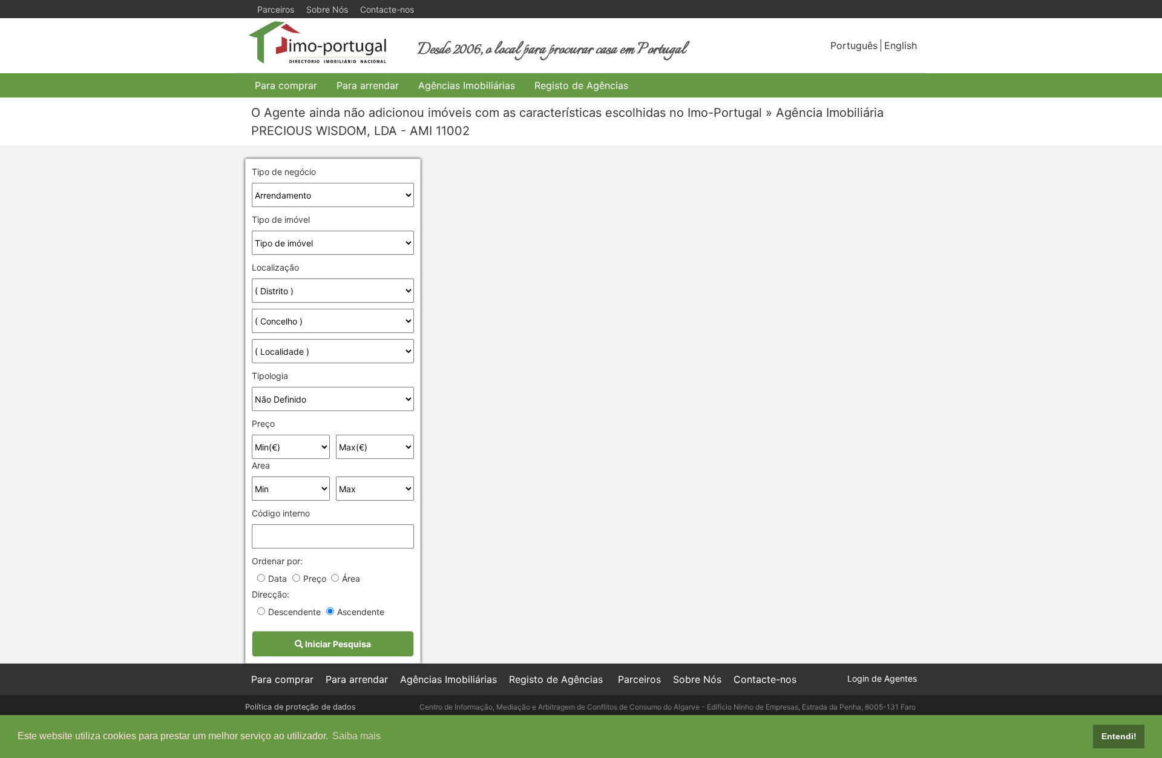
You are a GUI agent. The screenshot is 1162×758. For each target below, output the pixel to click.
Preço (263, 423)
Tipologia (270, 376)
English (900, 45)
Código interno (281, 513)
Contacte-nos (387, 9)
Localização (275, 267)
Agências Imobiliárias (466, 85)
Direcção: (270, 594)
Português (854, 45)
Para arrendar (367, 85)
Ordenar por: (277, 561)
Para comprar (286, 85)
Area (261, 465)
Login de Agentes (882, 678)
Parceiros (275, 9)
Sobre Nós (327, 9)
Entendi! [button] (1119, 736)
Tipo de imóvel (281, 219)
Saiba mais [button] (356, 736)
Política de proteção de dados (300, 706)
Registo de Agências (581, 85)
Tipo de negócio (284, 171)
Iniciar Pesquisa (337, 644)
